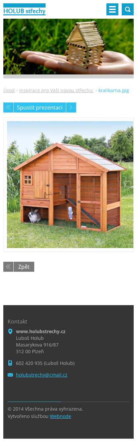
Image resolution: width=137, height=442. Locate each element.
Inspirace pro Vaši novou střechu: (56, 90)
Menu (112, 9)
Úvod (9, 90)
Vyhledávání (128, 9)
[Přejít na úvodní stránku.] (24, 12)
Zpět (24, 266)
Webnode (60, 416)
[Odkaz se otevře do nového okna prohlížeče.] (68, 185)
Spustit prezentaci (40, 107)
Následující (71, 107)
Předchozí (8, 107)
